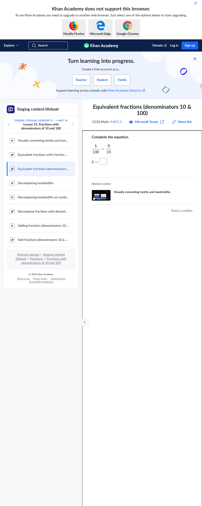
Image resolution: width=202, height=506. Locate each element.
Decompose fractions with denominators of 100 (43, 211)
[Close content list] (85, 322)
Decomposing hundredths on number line (43, 197)
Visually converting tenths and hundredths (43, 140)
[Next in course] (73, 124)
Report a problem (182, 210)
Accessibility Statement (41, 282)
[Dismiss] (196, 3)
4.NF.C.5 (116, 121)
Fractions (36, 258)
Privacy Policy (40, 279)
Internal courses (28, 254)
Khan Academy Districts (124, 90)
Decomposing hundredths (35, 183)
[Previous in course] (8, 124)
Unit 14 (63, 120)
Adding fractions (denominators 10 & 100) (43, 225)
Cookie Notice (57, 279)
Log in (174, 45)
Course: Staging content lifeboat (34, 120)
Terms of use (23, 279)
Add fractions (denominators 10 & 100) (43, 239)
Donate (157, 45)
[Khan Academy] (101, 45)
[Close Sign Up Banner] (195, 59)
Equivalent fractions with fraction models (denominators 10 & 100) (43, 154)
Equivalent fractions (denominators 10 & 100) (43, 169)
